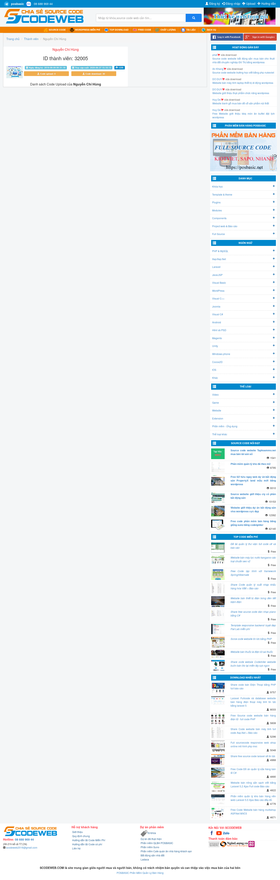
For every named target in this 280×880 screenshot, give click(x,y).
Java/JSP (217, 274)
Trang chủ (12, 39)
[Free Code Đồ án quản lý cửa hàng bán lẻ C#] (218, 772)
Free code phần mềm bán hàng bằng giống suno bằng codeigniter (253, 523)
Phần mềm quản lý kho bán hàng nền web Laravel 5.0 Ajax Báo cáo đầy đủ (253, 798)
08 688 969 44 (43, 4)
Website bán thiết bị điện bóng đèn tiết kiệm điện (253, 600)
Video (215, 394)
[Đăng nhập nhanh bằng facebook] (227, 37)
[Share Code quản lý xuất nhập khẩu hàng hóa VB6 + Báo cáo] (218, 588)
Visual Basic (219, 282)
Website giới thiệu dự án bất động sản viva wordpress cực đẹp (253, 509)
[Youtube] (219, 832)
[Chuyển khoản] (214, 843)
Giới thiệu (77, 832)
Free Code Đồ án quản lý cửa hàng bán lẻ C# (253, 770)
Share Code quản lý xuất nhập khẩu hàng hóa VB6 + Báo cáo (253, 586)
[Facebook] (212, 832)
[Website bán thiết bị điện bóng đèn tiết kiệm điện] (218, 601)
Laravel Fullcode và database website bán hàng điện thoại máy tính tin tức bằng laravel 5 (253, 701)
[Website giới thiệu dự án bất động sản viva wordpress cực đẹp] (218, 511)
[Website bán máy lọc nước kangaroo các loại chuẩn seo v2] (218, 559)
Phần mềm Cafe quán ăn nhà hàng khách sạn (166, 851)
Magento (217, 338)
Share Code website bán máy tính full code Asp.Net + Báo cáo (253, 730)
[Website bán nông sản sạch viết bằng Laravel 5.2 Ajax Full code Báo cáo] (218, 786)
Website (216, 410)
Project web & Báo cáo (224, 226)
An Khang (217, 68)
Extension (217, 418)
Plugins (216, 202)
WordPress (218, 290)
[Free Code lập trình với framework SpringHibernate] (218, 574)
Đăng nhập (233, 3)
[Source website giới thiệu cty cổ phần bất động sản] (218, 497)
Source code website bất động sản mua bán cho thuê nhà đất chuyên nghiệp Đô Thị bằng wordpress (243, 60)
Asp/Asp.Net (219, 259)
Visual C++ (218, 298)
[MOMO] (251, 843)
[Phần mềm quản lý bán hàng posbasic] (243, 150)
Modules (217, 210)
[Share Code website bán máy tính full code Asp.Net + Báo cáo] (218, 732)
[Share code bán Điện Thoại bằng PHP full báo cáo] (218, 688)
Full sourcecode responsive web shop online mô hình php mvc (253, 744)
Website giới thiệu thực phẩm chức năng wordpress (240, 93)
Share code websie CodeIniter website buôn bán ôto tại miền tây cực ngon (253, 663)
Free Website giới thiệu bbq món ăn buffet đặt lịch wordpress (243, 115)
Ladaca (145, 859)
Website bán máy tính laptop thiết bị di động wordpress (242, 82)
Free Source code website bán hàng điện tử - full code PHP (253, 717)
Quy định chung (81, 836)
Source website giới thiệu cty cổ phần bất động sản (253, 496)
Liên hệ (76, 848)
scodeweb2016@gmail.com (21, 847)
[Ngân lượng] (234, 843)
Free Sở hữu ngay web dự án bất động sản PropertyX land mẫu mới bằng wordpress (253, 480)
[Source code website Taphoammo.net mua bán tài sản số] (218, 453)
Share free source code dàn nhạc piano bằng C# (253, 613)
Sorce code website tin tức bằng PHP (251, 638)
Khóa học (217, 186)
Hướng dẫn (268, 3)
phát (214, 54)
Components (219, 218)
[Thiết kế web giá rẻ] (239, 16)
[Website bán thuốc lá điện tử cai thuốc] (218, 654)
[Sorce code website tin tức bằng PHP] (218, 642)
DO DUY (217, 79)
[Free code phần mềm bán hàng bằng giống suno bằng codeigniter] (218, 524)
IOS (214, 369)
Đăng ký (214, 3)
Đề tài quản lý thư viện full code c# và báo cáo (253, 545)
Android (216, 322)
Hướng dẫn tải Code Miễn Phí (88, 840)
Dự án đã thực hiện (151, 839)
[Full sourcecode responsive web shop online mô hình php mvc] (218, 746)
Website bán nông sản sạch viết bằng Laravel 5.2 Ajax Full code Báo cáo (253, 784)
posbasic (17, 4)
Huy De (216, 99)
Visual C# (217, 314)
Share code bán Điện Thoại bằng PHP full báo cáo (253, 686)
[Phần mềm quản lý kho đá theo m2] (218, 467)
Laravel (216, 266)
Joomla (216, 306)
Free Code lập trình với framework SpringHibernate (253, 572)
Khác (215, 377)
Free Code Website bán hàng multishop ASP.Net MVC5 (253, 811)
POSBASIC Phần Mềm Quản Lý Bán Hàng (140, 872)
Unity (215, 346)
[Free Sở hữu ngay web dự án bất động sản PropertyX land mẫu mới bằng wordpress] (218, 480)
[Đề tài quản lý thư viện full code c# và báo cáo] (218, 547)
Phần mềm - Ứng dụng (224, 426)
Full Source (218, 234)
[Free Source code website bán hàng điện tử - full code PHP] (218, 719)
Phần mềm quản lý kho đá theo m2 (251, 464)
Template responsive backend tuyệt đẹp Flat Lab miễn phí (253, 627)
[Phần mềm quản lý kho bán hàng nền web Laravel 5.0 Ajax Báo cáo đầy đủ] (218, 799)
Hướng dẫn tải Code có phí (87, 844)
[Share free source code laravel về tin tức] (218, 759)
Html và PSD (219, 330)
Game (215, 402)
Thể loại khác (219, 434)
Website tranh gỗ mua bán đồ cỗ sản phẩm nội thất (240, 103)
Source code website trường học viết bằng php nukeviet (243, 72)
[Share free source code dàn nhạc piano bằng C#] (218, 615)
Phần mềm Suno (150, 847)
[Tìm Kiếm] (193, 18)
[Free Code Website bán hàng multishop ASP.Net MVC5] (218, 813)
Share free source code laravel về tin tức (253, 756)
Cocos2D (217, 362)
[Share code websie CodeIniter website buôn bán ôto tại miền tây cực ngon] (218, 665)
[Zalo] (226, 832)
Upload (250, 3)
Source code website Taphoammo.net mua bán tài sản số (253, 452)
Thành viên (31, 39)
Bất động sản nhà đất (152, 855)
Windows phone (221, 354)
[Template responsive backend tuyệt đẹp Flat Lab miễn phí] (218, 628)
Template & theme (222, 194)
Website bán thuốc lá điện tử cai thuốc (252, 651)
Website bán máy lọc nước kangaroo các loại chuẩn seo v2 (253, 559)
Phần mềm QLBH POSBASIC (157, 843)
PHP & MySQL (220, 251)
